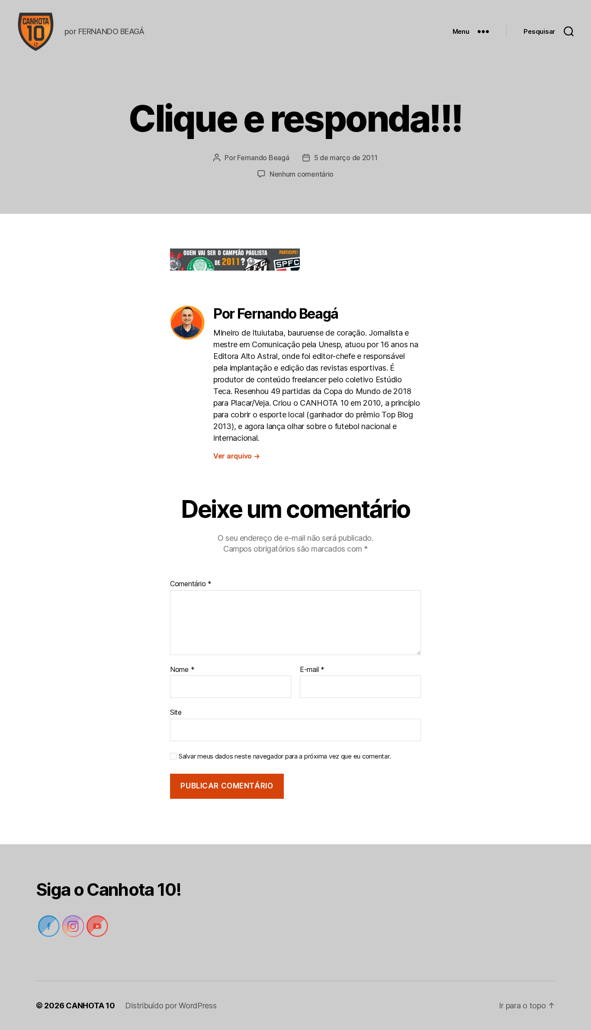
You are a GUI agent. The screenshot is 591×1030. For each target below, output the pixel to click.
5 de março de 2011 (346, 157)
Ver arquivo (236, 456)
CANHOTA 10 (90, 1005)
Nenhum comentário (302, 174)
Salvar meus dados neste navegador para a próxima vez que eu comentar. (285, 756)
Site (176, 712)
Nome (182, 670)
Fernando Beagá (263, 157)
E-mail (312, 670)
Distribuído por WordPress (170, 1005)
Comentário (191, 584)
